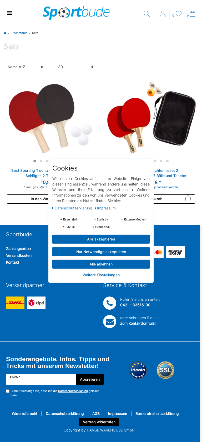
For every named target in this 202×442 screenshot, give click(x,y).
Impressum (117, 413)
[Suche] (149, 14)
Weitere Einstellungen (101, 274)
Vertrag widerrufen (99, 422)
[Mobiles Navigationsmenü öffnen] (9, 13)
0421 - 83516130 (135, 305)
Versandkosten (19, 255)
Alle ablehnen (101, 264)
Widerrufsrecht (24, 413)
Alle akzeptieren (101, 239)
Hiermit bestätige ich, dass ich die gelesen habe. (55, 393)
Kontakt (12, 262)
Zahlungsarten (18, 248)
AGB (96, 413)
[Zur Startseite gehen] (5, 33)
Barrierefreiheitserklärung (157, 413)
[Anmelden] (163, 15)
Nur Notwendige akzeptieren (101, 251)
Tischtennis (19, 33)
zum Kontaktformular (138, 323)
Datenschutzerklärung (65, 413)
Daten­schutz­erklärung (74, 208)
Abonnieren (90, 379)
